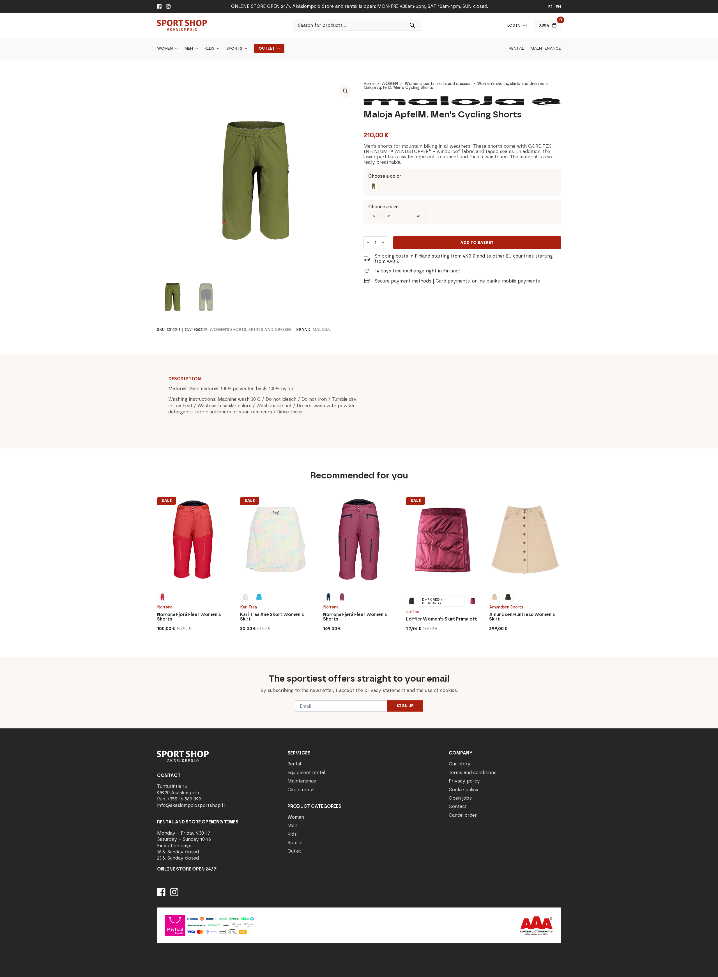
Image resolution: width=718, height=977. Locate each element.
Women (165, 48)
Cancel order (463, 815)
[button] (345, 91)
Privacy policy (464, 781)
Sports (234, 48)
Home (369, 83)
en (558, 6)
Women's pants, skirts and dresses (437, 83)
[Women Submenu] (175, 48)
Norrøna (164, 607)
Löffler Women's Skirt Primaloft (441, 619)
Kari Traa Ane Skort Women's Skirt (272, 616)
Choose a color (384, 176)
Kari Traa (248, 607)
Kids (210, 48)
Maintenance (546, 48)
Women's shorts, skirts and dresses (510, 83)
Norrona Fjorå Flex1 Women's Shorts (189, 616)
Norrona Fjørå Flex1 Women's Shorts (355, 616)
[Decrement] (368, 242)
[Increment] (383, 242)
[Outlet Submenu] (277, 48)
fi (550, 6)
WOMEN (389, 83)
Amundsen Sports (506, 607)
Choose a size (383, 206)
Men (189, 48)
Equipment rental (306, 772)
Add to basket (477, 242)
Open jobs (460, 798)
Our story (459, 764)
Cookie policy (463, 789)
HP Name (156, 661)
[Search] (412, 25)
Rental (516, 48)
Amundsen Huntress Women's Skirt (522, 616)
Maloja (321, 329)
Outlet (267, 48)
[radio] (373, 186)
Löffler (412, 611)
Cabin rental (300, 789)
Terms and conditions (472, 772)
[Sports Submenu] (244, 48)
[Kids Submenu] (217, 48)
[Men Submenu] (195, 48)
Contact (458, 806)
